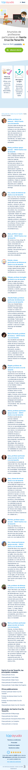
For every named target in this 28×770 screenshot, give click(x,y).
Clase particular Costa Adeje (10, 677)
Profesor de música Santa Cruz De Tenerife (12, 701)
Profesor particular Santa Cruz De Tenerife (11, 692)
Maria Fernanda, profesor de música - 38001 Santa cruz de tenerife (16, 336)
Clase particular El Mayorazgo (10, 713)
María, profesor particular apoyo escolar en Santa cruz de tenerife (17, 625)
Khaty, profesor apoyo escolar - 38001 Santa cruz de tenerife (17, 150)
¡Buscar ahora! (15, 50)
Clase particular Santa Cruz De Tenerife (13, 705)
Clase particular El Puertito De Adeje (12, 682)
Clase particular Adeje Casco (10, 680)
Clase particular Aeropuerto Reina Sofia (13, 718)
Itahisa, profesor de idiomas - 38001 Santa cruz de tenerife (15, 121)
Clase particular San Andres (10, 716)
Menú (23, 2)
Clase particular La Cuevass (10, 724)
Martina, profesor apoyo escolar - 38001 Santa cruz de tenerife (17, 522)
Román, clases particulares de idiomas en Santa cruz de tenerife (17, 262)
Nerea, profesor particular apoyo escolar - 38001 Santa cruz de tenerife (17, 413)
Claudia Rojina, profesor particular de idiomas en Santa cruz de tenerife (16, 300)
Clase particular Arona (8, 675)
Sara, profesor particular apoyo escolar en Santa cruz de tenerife (16, 458)
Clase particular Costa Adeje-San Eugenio (14, 685)
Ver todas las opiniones (14, 761)
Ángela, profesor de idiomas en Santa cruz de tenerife (16, 368)
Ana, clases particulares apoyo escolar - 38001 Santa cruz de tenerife (16, 544)
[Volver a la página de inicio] (8, 2)
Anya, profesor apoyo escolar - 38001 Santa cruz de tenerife (17, 236)
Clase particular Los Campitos (10, 721)
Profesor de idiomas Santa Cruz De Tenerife (12, 697)
